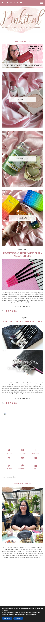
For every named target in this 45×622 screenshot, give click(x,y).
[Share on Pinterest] (12, 311)
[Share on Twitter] (10, 311)
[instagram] (10, 3)
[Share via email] (6, 311)
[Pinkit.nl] (22, 18)
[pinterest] (17, 3)
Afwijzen (18, 618)
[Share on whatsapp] (16, 311)
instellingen (32, 614)
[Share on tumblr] (14, 311)
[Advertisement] (22, 586)
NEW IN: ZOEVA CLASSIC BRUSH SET (22, 321)
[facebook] (14, 3)
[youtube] (21, 3)
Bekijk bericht (22, 307)
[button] (42, 2)
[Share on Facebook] (8, 311)
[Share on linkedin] (18, 311)
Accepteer (7, 618)
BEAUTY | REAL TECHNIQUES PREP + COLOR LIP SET (22, 254)
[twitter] (7, 3)
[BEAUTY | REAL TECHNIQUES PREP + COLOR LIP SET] (22, 289)
